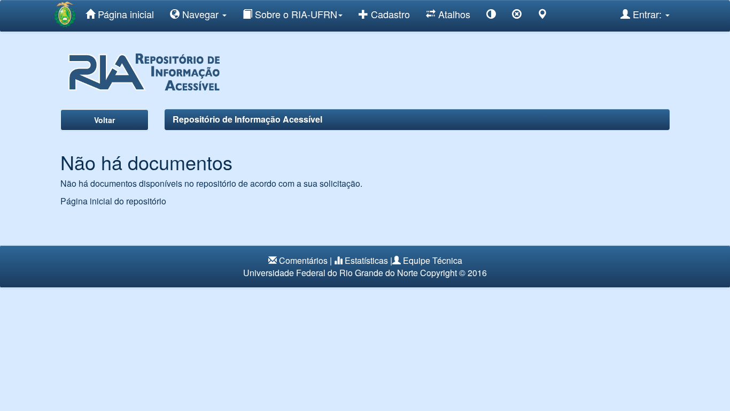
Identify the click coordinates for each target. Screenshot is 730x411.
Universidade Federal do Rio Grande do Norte (330, 273)
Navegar (200, 14)
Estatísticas (366, 260)
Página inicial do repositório (113, 201)
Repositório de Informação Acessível (247, 119)
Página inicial (124, 14)
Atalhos (453, 14)
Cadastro (389, 14)
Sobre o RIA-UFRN (294, 14)
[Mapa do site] (542, 16)
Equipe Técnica (432, 260)
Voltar (104, 120)
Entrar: (647, 14)
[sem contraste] (517, 16)
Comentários (303, 260)
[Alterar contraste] (491, 16)
